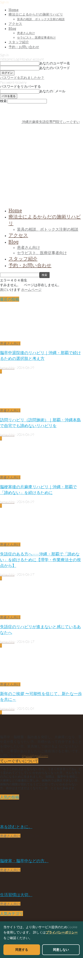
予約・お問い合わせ (24, 47)
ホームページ (31, 289)
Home (14, 9)
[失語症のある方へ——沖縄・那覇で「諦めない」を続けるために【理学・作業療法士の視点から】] (34, 540)
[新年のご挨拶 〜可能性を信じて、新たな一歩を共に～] (34, 680)
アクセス (15, 23)
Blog (12, 28)
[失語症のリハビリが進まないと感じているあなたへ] (34, 613)
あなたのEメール (52, 91)
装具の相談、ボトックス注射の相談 (41, 19)
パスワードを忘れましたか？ (22, 77)
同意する (21, 950)
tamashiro (7, 367)
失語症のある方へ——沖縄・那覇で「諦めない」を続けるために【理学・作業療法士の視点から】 (40, 559)
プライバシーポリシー (62, 932)
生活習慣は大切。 (16, 894)
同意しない (61, 950)
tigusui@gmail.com (35, 756)
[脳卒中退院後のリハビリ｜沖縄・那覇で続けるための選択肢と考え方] (34, 339)
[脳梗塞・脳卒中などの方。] (10, 852)
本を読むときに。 (16, 826)
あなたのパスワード (54, 68)
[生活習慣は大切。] (10, 886)
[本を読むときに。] (10, 818)
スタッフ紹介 (19, 42)
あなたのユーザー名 (54, 63)
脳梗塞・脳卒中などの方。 (24, 860)
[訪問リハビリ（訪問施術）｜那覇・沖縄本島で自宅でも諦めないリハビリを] (34, 406)
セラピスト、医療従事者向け (36, 37)
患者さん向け (26, 33)
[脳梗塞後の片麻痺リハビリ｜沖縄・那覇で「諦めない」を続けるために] (34, 473)
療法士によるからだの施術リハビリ (36, 14)
